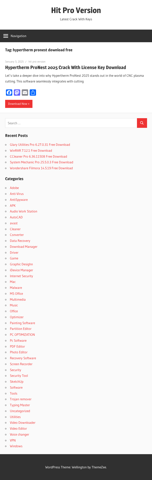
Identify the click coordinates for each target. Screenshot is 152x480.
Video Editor (18, 428)
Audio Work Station (23, 211)
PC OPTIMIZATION (22, 334)
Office (14, 311)
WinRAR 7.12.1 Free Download (31, 150)
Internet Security (21, 276)
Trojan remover (20, 399)
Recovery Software (23, 358)
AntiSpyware (19, 199)
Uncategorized (20, 411)
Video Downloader (22, 422)
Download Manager (23, 246)
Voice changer (19, 434)
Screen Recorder (21, 364)
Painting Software (22, 323)
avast (14, 223)
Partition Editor (20, 329)
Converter (17, 235)
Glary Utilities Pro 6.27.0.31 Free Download (40, 144)
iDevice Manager (21, 270)
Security (15, 370)
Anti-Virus (17, 194)
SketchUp (16, 381)
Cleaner (15, 229)
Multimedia (18, 299)
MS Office (16, 293)
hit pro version (37, 61)
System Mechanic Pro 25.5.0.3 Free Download (41, 162)
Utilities (15, 417)
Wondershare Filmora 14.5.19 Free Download (41, 168)
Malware (16, 287)
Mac (13, 282)
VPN (13, 440)
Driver (14, 252)
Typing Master (20, 405)
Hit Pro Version (76, 10)
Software (16, 387)
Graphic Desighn (21, 264)
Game (14, 258)
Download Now (17, 104)
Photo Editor (19, 352)
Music (14, 305)
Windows (16, 446)
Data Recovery (20, 241)
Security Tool (19, 375)
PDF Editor (17, 346)
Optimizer (17, 317)
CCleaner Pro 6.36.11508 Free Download (38, 156)
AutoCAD (16, 217)
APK (13, 205)
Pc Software (18, 340)
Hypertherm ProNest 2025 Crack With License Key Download (65, 67)
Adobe (14, 188)
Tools (13, 393)
